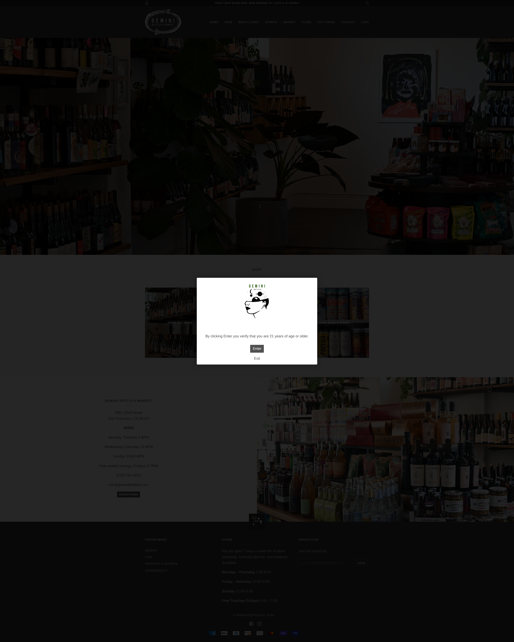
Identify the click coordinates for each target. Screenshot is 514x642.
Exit (257, 358)
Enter (257, 349)
